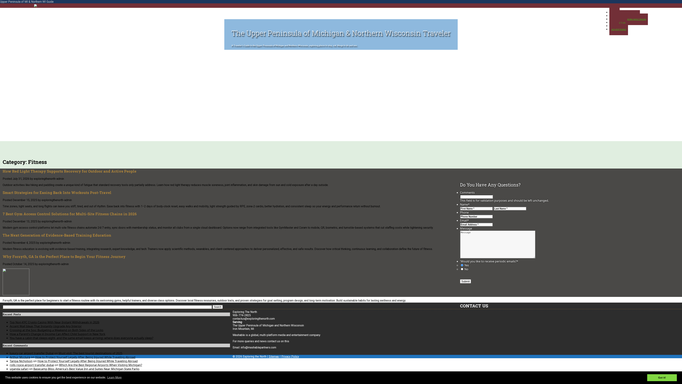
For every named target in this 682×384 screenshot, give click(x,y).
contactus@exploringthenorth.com (254, 318)
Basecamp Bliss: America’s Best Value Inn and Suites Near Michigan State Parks (86, 369)
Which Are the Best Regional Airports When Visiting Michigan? (100, 365)
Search (217, 307)
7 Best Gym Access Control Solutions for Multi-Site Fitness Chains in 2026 (70, 214)
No (466, 269)
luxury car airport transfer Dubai (32, 353)
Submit (465, 281)
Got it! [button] (662, 377)
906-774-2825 (242, 315)
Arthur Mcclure (20, 357)
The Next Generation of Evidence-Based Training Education (57, 235)
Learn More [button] (114, 377)
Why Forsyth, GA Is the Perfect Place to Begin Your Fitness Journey (64, 256)
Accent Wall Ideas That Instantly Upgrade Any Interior (46, 326)
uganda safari (19, 369)
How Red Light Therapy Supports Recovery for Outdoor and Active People (69, 171)
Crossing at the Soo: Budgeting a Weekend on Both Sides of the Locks (56, 330)
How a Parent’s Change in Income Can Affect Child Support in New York (57, 334)
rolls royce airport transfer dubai (32, 365)
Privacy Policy (290, 356)
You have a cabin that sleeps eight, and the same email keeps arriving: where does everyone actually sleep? (81, 338)
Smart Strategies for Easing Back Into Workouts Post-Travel (57, 192)
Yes (466, 265)
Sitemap (274, 356)
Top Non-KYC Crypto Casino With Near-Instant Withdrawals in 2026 (54, 322)
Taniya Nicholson (21, 361)
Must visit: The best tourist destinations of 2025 (90, 353)
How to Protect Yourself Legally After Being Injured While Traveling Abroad (85, 357)
